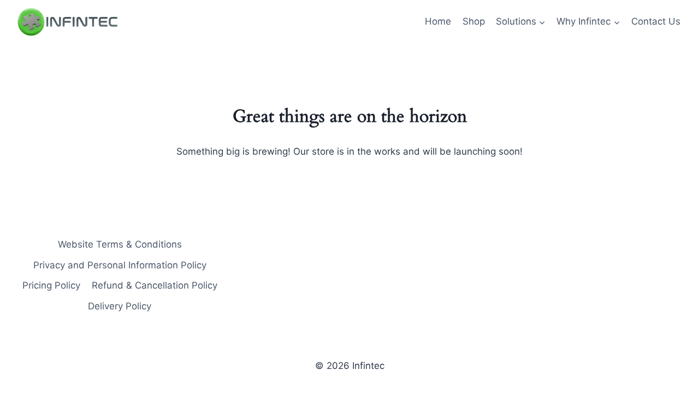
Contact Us (655, 21)
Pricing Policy (51, 285)
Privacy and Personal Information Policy (119, 265)
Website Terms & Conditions (120, 244)
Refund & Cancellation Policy (154, 285)
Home (438, 21)
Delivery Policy (119, 306)
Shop (474, 21)
